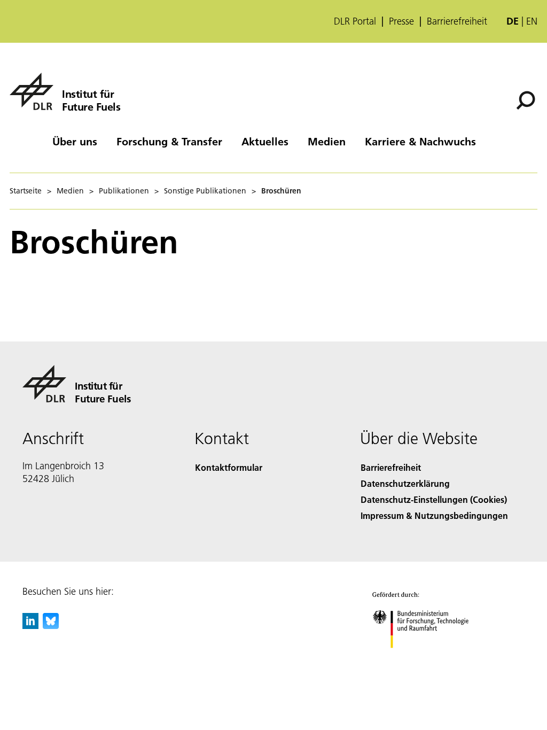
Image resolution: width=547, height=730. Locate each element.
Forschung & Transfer (169, 141)
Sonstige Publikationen (205, 191)
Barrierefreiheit (457, 21)
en (531, 21)
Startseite (26, 191)
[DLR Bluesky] (51, 625)
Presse (401, 21)
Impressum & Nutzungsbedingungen (434, 515)
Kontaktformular (228, 467)
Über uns (74, 141)
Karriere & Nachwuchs (420, 141)
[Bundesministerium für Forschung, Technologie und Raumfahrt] (426, 659)
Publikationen (124, 191)
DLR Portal (355, 21)
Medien (327, 141)
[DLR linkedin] (30, 625)
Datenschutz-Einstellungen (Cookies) (434, 499)
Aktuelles (264, 141)
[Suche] (527, 99)
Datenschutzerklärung (405, 483)
